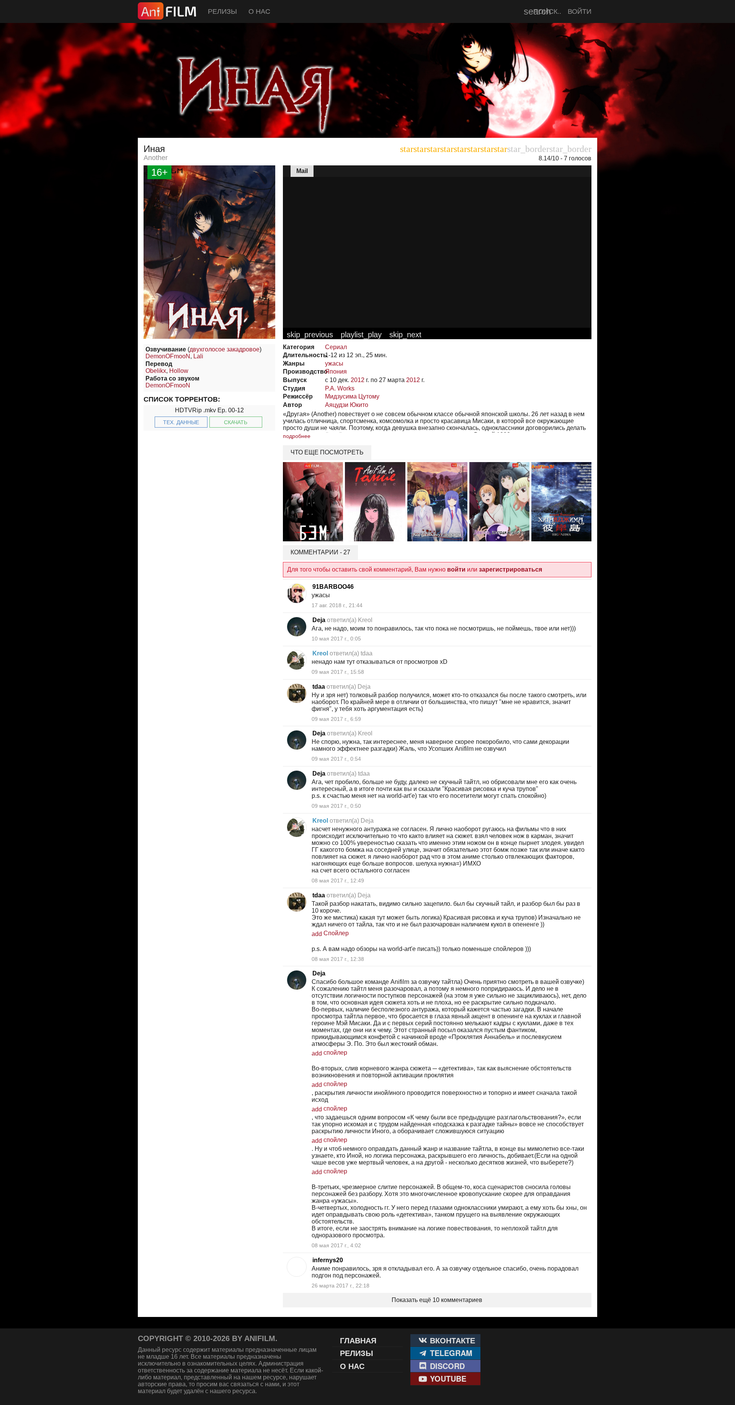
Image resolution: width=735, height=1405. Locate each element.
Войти (579, 11)
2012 (357, 380)
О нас (259, 11)
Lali (198, 356)
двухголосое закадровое (224, 349)
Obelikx (155, 371)
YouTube (447, 1378)
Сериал (336, 347)
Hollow (178, 371)
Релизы (222, 11)
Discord (446, 1365)
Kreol (320, 653)
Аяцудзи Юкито (346, 405)
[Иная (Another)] (367, 118)
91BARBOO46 (333, 586)
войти (456, 569)
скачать (235, 422)
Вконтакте (451, 1340)
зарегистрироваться (510, 569)
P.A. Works (339, 388)
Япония (336, 371)
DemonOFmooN (167, 356)
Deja (318, 620)
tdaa (318, 686)
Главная (358, 1340)
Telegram (450, 1352)
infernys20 (327, 1260)
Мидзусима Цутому (352, 396)
